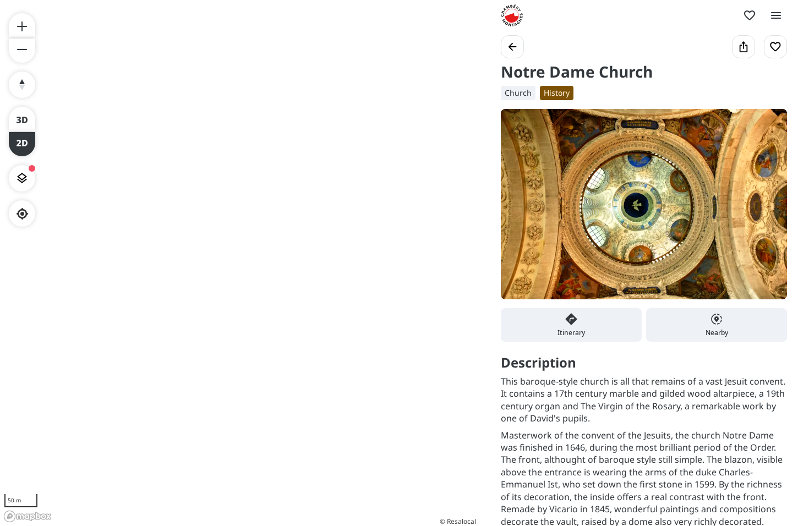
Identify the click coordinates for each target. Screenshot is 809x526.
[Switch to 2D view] (22, 144)
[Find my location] (22, 214)
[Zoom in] (22, 25)
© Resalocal (458, 521)
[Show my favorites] (750, 15)
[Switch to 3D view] (22, 119)
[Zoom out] (22, 51)
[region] (239, 263)
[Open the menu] (776, 15)
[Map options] (22, 178)
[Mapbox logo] (27, 516)
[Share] (743, 46)
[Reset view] (22, 85)
